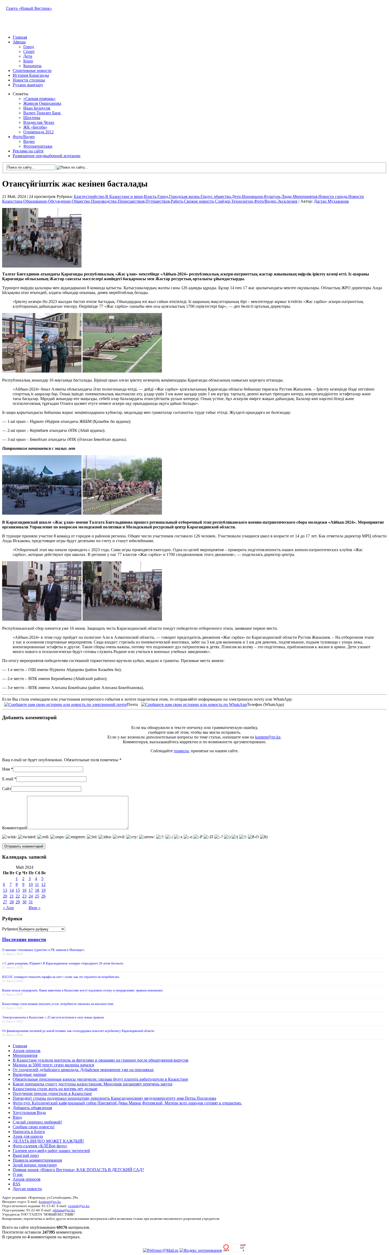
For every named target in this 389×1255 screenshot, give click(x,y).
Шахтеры (31, 117)
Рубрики (10, 929)
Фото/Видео (24, 136)
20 (5, 896)
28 (12, 902)
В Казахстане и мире (124, 196)
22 (18, 896)
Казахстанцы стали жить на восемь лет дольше (55, 1088)
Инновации (252, 196)
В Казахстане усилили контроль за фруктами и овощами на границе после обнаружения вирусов (100, 1060)
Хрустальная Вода (29, 1112)
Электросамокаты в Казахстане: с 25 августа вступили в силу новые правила (53, 1017)
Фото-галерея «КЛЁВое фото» (40, 1146)
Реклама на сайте (28, 151)
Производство (104, 201)
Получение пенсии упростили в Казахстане (52, 1093)
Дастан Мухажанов (331, 201)
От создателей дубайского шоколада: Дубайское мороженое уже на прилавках (83, 1069)
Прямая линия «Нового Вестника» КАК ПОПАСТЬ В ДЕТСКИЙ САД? (78, 1169)
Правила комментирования (37, 1160)
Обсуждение (59, 201)
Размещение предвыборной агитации (46, 155)
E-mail (7, 779)
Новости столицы (29, 80)
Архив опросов (26, 1050)
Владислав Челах (38, 122)
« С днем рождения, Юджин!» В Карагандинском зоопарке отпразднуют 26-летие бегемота (62, 963)
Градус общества (216, 196)
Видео (29, 141)
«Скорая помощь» (39, 98)
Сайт (6, 788)
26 (43, 896)
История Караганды (31, 75)
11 (37, 884)
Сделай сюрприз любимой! (37, 1122)
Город (28, 46)
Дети (27, 56)
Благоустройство (89, 196)
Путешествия (158, 201)
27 (5, 902)
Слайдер (222, 201)
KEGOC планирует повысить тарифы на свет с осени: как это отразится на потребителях (60, 977)
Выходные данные (29, 1074)
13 (5, 890)
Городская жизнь (184, 196)
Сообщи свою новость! (34, 1127)
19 (43, 890)
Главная (20, 37)
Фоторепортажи (37, 146)
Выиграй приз (26, 1155)
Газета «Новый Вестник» (29, 8)
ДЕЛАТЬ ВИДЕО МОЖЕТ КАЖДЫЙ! (48, 1141)
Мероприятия (305, 196)
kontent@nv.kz (268, 737)
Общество (81, 201)
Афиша (19, 42)
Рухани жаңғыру (28, 85)
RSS (16, 1184)
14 (12, 890)
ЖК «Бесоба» (35, 127)
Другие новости (27, 1188)
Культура (272, 196)
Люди (286, 196)
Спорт (29, 51)
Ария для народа (28, 1136)
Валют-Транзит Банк (42, 113)
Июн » (34, 907)
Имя (6, 769)
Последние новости (24, 939)
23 (24, 896)
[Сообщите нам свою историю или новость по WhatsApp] (194, 704)
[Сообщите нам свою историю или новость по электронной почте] (65, 704)
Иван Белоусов (36, 108)
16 (24, 890)
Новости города (332, 196)
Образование (35, 201)
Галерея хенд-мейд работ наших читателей (51, 1150)
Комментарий (14, 828)
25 (37, 896)
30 (24, 902)
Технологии (242, 201)
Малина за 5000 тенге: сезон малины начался (53, 1065)
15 (18, 890)
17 (31, 890)
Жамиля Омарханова (42, 103)
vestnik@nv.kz (78, 1206)
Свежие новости (199, 201)
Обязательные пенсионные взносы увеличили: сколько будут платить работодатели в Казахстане (100, 1079)
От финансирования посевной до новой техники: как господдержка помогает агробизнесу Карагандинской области (78, 1031)
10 (31, 884)
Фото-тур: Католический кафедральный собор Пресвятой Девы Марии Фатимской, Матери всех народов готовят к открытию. (127, 1103)
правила (181, 751)
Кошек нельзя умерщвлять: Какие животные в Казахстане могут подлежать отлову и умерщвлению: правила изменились (82, 990)
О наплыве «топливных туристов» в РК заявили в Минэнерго (43, 950)
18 (37, 890)
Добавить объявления (32, 1108)
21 (12, 896)
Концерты (32, 66)
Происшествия (131, 201)
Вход (17, 1117)
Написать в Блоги (29, 1131)
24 (31, 896)
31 (31, 902)
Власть (150, 196)
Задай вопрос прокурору (35, 1165)
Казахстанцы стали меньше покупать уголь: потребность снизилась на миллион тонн (57, 1004)
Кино (28, 61)
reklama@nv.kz (64, 1210)
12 (43, 884)
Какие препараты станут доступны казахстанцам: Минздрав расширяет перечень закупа (92, 1084)
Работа (177, 201)
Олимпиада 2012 (38, 132)
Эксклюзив (287, 201)
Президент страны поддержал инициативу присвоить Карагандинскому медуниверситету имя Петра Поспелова (114, 1098)
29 (18, 902)
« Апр (8, 907)
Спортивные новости (32, 70)
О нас (18, 1174)
